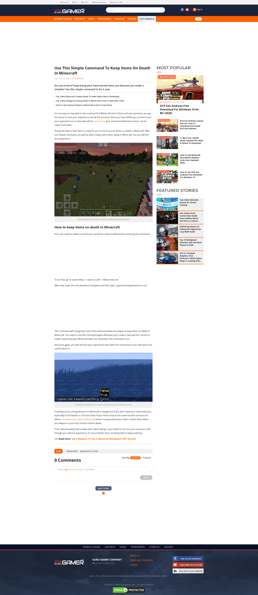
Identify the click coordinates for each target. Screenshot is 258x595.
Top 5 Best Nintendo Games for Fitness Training (189, 202)
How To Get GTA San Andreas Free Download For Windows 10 (191, 175)
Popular (147, 457)
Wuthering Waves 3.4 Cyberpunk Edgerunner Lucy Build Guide (190, 229)
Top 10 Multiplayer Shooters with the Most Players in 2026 (191, 242)
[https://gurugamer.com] (69, 562)
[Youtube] (187, 9)
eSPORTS (80, 19)
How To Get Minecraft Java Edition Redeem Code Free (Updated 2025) (190, 159)
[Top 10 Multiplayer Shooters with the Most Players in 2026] (167, 244)
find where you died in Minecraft (78, 419)
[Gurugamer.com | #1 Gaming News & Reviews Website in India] (69, 10)
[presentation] (63, 451)
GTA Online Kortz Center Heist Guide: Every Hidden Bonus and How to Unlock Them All (189, 217)
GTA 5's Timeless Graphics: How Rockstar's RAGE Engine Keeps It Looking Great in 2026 (191, 257)
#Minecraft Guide (89, 451)
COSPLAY (119, 19)
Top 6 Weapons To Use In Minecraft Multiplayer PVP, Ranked (103, 438)
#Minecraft (64, 2)
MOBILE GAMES (63, 19)
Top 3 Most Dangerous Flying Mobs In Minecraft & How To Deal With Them (90, 101)
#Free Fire (85, 2)
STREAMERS (104, 19)
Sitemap (134, 564)
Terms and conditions (141, 560)
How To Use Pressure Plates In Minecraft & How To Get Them (84, 105)
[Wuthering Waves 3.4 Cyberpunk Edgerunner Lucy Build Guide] (167, 230)
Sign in (199, 9)
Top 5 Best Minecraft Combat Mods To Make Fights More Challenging (87, 96)
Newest (135, 457)
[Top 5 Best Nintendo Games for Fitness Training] (167, 204)
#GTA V (75, 2)
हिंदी (198, 19)
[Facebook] (182, 9)
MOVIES (132, 19)
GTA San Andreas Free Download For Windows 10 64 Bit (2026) (179, 109)
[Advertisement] (103, 44)
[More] (159, 19)
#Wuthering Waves (99, 2)
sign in (67, 469)
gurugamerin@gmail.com (104, 563)
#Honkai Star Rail (116, 2)
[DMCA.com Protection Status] (129, 592)
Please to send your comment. (76, 469)
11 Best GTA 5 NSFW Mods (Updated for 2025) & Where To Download (191, 140)
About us (134, 555)
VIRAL (91, 19)
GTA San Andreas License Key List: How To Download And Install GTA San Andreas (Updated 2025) (191, 125)
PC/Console (146, 19)
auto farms (99, 121)
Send (146, 477)
